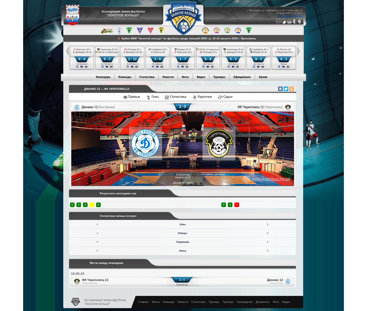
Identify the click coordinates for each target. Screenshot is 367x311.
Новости (168, 77)
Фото (185, 77)
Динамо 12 (275, 281)
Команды (125, 77)
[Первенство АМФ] (119, 33)
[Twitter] (283, 23)
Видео (201, 77)
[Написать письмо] (278, 23)
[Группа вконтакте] (300, 23)
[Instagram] (289, 23)
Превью (134, 97)
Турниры (219, 77)
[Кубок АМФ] (205, 33)
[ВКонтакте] (280, 89)
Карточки (205, 97)
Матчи (156, 301)
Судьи (227, 97)
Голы (155, 97)
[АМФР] (72, 24)
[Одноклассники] (294, 23)
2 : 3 (181, 280)
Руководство (245, 301)
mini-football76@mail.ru (290, 16)
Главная (143, 301)
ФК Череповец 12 (95, 281)
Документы (263, 301)
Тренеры (228, 301)
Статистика (146, 77)
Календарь (103, 77)
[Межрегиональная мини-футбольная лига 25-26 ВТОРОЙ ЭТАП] (107, 33)
